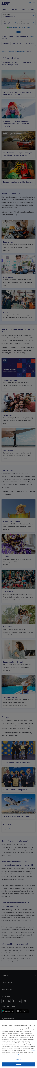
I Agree (18, 1064)
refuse (33, 1050)
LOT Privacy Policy (17, 1054)
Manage (18, 1059)
